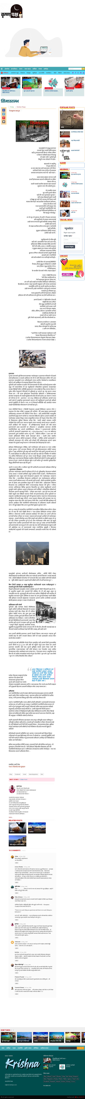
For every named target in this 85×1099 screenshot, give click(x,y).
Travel (74, 1079)
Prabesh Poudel (19, 977)
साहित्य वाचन (44, 1048)
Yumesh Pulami (19, 987)
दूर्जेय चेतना (17, 886)
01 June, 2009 (23, 952)
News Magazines (33, 774)
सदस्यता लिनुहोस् (69, 246)
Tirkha (64, 1079)
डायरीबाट (14, 69)
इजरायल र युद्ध (15, 73)
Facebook (17, 774)
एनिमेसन (36, 1048)
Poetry (55, 1079)
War (42, 774)
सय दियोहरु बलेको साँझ (77, 132)
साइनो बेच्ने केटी (75, 150)
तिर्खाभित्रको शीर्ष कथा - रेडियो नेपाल (9, 91)
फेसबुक (29, 73)
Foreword (52, 1081)
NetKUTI (81, 1097)
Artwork (58, 1081)
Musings (59, 1076)
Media (60, 1079)
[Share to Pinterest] (3, 117)
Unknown (17, 942)
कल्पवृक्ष (68, 1041)
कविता (35, 69)
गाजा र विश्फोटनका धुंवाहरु (17, 766)
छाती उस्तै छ (69, 91)
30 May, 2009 (24, 941)
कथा (3, 1048)
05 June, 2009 (28, 987)
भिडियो (60, 73)
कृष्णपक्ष (17, 924)
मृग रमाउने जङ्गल (29, 91)
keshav (17, 952)
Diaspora (75, 1076)
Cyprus (69, 1079)
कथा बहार (27, 69)
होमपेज (7, 69)
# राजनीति (41, 73)
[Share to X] (3, 114)
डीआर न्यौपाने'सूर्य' (19, 965)
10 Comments (14, 850)
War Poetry (69, 1076)
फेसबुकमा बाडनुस (14, 110)
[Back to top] (81, 1095)
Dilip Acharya (19, 897)
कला (20, 69)
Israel (24, 774)
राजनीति (20, 1048)
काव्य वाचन (67, 73)
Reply (17, 862)
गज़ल (14, 1048)
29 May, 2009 (22, 856)
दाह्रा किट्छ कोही (75, 140)
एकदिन (36, 1041)
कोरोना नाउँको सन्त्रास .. (52, 91)
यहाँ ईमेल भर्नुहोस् (68, 236)
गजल (40, 69)
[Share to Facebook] (3, 110)
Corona (73, 1081)
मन (62, 127)
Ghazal (49, 1076)
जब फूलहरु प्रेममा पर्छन (55, 1041)
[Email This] (3, 121)
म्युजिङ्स (34, 73)
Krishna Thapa (21, 107)
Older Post (23, 779)
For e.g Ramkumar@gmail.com (71, 243)
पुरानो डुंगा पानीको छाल (23, 1041)
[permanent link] (14, 107)
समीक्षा (46, 69)
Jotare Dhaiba (19, 867)
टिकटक (23, 73)
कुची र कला (28, 1048)
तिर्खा (55, 73)
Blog (11, 774)
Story (63, 1076)
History (68, 1081)
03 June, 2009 (28, 977)
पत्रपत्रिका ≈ (49, 73)
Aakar (16, 856)
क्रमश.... (11, 817)
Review (63, 1081)
